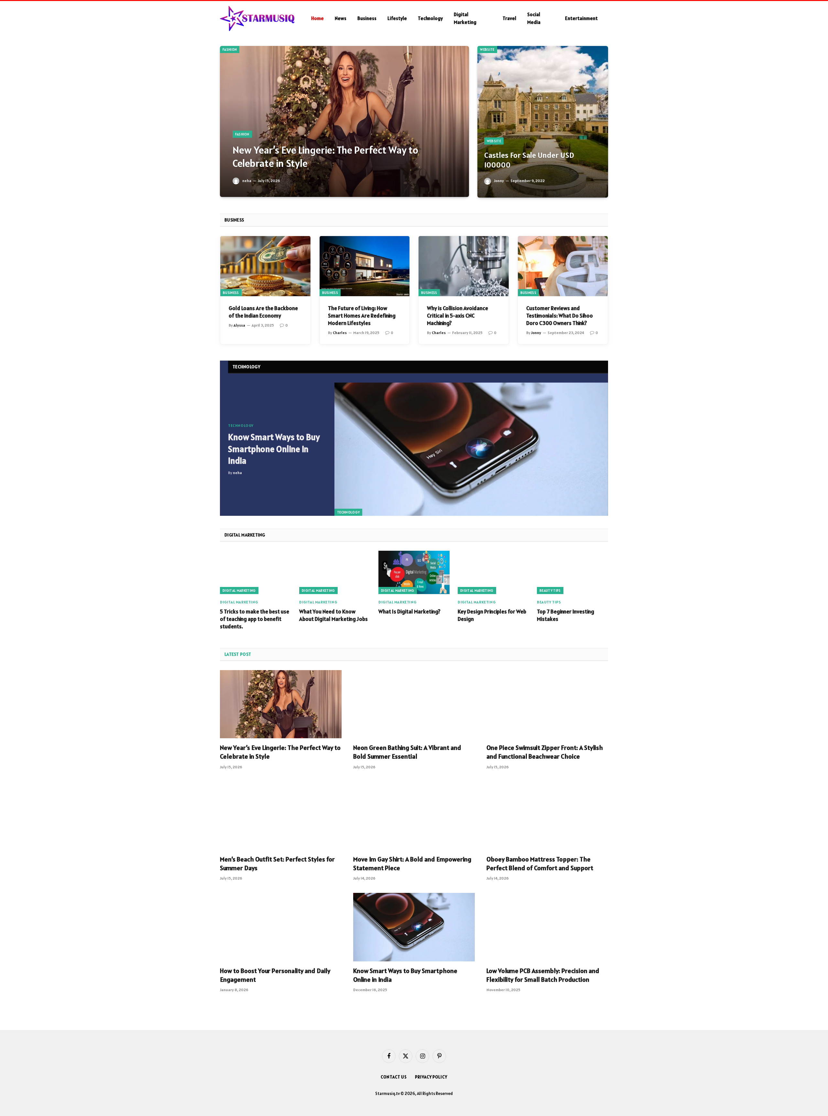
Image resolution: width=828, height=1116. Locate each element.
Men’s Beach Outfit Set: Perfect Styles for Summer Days (277, 863)
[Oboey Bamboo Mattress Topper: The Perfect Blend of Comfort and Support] (547, 816)
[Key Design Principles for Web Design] (493, 572)
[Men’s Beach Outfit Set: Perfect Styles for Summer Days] (281, 816)
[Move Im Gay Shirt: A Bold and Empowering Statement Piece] (414, 816)
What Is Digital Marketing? (409, 611)
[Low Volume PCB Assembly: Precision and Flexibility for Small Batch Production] (547, 927)
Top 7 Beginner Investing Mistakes (565, 615)
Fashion (230, 49)
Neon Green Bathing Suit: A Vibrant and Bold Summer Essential (407, 752)
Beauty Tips (550, 590)
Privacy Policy (431, 1077)
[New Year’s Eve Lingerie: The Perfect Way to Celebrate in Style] (344, 121)
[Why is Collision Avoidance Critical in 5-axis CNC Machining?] (464, 266)
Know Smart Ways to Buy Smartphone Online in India (274, 448)
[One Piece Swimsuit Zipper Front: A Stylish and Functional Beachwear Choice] (547, 704)
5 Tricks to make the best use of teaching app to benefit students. (254, 619)
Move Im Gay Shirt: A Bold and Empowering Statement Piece (412, 863)
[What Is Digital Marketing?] (414, 572)
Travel (509, 18)
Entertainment (581, 18)
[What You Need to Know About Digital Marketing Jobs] (334, 572)
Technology (430, 18)
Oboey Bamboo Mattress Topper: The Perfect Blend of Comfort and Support (539, 863)
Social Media (533, 18)
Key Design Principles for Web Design (492, 615)
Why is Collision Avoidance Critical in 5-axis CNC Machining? (457, 316)
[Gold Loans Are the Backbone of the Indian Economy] (265, 266)
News (340, 18)
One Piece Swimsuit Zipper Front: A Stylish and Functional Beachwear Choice (544, 752)
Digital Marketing (465, 18)
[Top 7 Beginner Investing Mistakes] (572, 572)
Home (317, 18)
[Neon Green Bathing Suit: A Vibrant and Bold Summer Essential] (414, 704)
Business (366, 18)
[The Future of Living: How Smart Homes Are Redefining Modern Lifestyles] (365, 266)
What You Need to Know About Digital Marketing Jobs (333, 615)
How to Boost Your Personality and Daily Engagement (275, 975)
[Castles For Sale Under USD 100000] (542, 122)
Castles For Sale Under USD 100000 (529, 160)
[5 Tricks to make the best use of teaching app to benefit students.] (255, 572)
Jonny (499, 180)
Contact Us (394, 1077)
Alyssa (239, 325)
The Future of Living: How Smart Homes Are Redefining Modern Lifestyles (362, 316)
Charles (340, 332)
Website (487, 49)
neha (246, 180)
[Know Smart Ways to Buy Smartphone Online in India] (471, 449)
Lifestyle (397, 18)
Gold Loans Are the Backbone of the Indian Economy (263, 312)
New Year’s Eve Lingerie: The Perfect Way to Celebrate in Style (325, 157)
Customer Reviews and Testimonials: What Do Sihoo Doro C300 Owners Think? (559, 316)
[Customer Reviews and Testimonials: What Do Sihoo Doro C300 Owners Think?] (563, 266)
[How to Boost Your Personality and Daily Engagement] (281, 927)
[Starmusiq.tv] (257, 18)
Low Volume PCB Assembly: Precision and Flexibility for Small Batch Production (542, 975)
